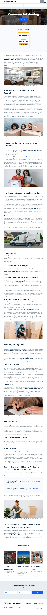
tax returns (33, 442)
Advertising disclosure (30, 5)
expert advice (25, 156)
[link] (37, 609)
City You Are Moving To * (22, 589)
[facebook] (33, 609)
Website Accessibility (11, 607)
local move (36, 199)
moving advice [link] (9, 7)
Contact (41, 603)
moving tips (6, 106)
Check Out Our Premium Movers (11, 5)
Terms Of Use (6, 608)
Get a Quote (23, 19)
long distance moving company (23, 211)
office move (24, 268)
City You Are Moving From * (9, 589)
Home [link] (5, 7)
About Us (35, 604)
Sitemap (5, 607)
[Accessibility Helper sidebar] (42, 1)
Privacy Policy (18, 607)
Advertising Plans (28, 604)
